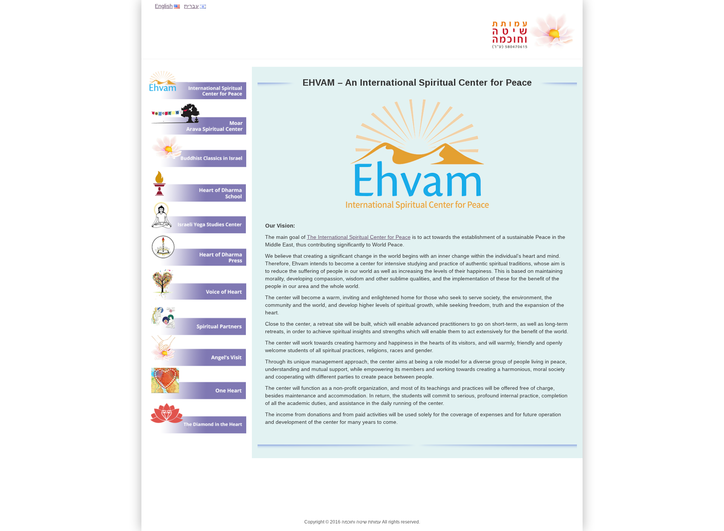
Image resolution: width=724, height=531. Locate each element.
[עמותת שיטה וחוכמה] (533, 31)
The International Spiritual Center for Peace (359, 237)
